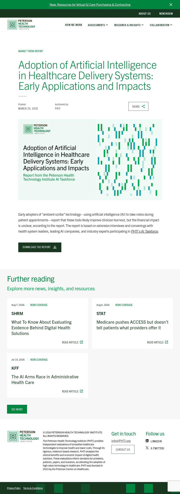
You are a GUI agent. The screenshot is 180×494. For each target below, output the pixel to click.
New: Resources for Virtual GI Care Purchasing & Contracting (90, 4)
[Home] (23, 437)
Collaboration (159, 24)
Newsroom (166, 13)
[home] (21, 24)
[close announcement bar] (171, 4)
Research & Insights (127, 24)
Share (136, 106)
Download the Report (37, 247)
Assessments (96, 24)
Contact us (123, 449)
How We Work (73, 24)
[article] (47, 323)
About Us (145, 13)
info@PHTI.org (121, 441)
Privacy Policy (13, 488)
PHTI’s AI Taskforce (144, 231)
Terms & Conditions (33, 488)
